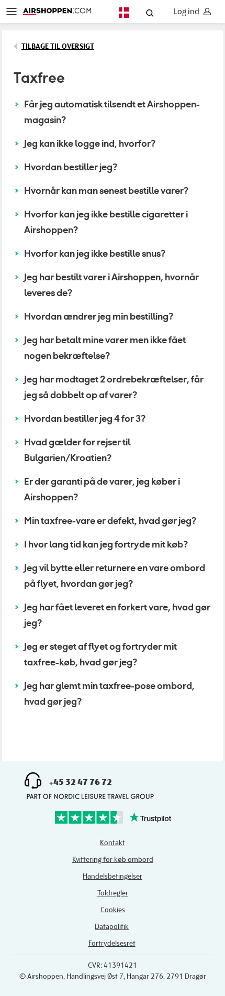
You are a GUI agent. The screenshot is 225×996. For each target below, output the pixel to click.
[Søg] (149, 14)
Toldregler (112, 893)
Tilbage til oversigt (57, 46)
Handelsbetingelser (112, 876)
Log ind (186, 11)
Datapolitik (112, 927)
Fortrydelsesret (112, 943)
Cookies (112, 910)
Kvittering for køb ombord (112, 859)
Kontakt (112, 843)
